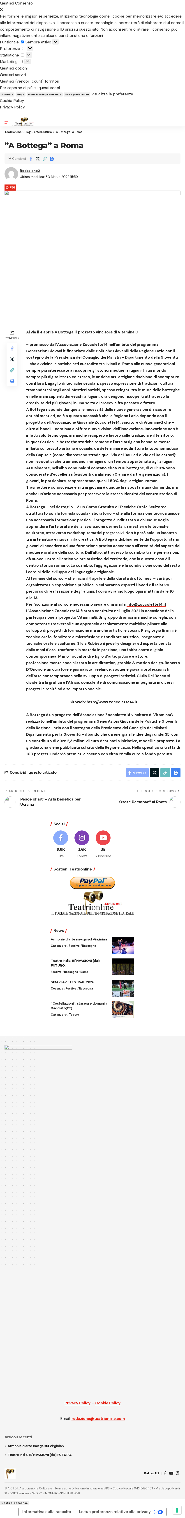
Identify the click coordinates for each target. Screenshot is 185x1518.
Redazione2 (30, 171)
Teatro (74, 1014)
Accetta (7, 94)
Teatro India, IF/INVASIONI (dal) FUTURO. (40, 1455)
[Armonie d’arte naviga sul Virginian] (123, 945)
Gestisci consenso (14, 1503)
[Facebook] (61, 844)
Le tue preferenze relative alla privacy (115, 1511)
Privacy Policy (12, 107)
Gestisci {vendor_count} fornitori (29, 81)
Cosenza (57, 988)
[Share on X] (38, 158)
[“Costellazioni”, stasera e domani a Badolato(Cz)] (123, 1009)
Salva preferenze (77, 94)
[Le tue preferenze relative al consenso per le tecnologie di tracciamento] (177, 1510)
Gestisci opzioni (14, 68)
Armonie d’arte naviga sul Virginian (79, 939)
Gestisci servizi (13, 74)
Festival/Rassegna (82, 946)
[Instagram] (82, 844)
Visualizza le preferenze (44, 94)
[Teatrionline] (23, 121)
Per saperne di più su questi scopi (30, 87)
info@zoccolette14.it (146, 604)
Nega (20, 94)
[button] (92, 10)
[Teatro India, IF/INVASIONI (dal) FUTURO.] (123, 966)
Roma (84, 972)
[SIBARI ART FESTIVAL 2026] (123, 988)
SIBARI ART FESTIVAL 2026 (72, 982)
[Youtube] (103, 844)
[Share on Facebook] (31, 158)
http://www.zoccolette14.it (112, 701)
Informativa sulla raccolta (46, 1511)
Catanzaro (59, 946)
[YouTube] (171, 1473)
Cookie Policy (12, 100)
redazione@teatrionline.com (98, 1418)
